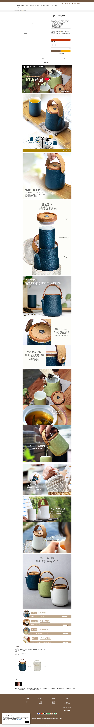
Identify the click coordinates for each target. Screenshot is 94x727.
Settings (22, 721)
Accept (27, 721)
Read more (19, 719)
